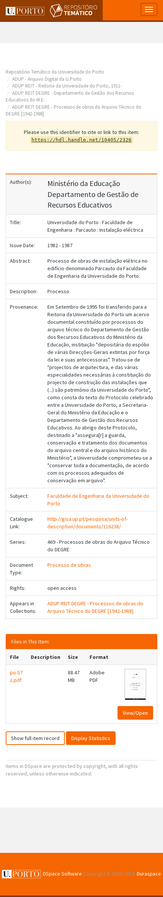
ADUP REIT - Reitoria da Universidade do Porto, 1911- (67, 86)
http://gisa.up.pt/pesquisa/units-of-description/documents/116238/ (87, 522)
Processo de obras (69, 565)
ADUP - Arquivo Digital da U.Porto (47, 79)
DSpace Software (62, 873)
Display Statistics (90, 738)
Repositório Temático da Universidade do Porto (55, 72)
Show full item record (35, 738)
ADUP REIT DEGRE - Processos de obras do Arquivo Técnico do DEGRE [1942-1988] (95, 607)
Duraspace (149, 873)
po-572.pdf (16, 676)
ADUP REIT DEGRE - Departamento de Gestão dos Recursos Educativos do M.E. (70, 96)
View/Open (135, 712)
